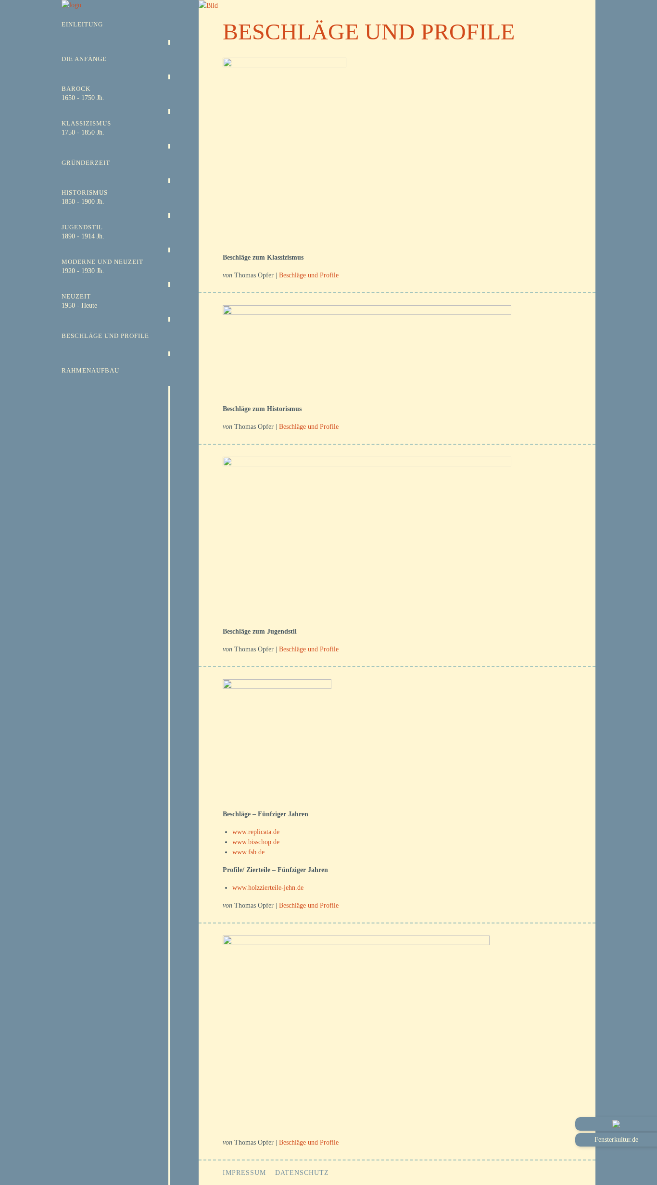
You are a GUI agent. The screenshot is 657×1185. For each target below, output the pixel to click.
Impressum (244, 1172)
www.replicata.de (255, 832)
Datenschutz (302, 1172)
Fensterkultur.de (616, 1139)
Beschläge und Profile (309, 275)
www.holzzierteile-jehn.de (267, 887)
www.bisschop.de (255, 842)
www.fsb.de (248, 852)
